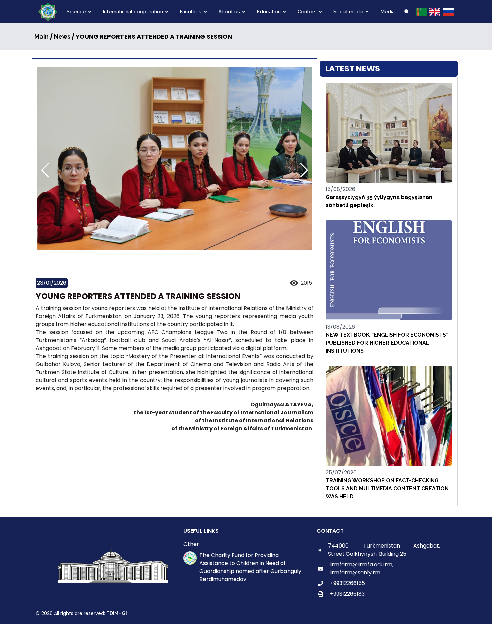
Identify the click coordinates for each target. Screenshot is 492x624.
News (62, 36)
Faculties (190, 12)
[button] (304, 170)
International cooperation (133, 12)
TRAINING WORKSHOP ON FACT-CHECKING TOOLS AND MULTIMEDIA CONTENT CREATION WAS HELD (387, 488)
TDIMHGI (116, 613)
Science (76, 12)
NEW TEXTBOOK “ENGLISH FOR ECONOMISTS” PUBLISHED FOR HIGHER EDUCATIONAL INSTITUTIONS (387, 343)
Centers (307, 12)
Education (269, 12)
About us (229, 12)
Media (387, 12)
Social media (348, 12)
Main (41, 36)
